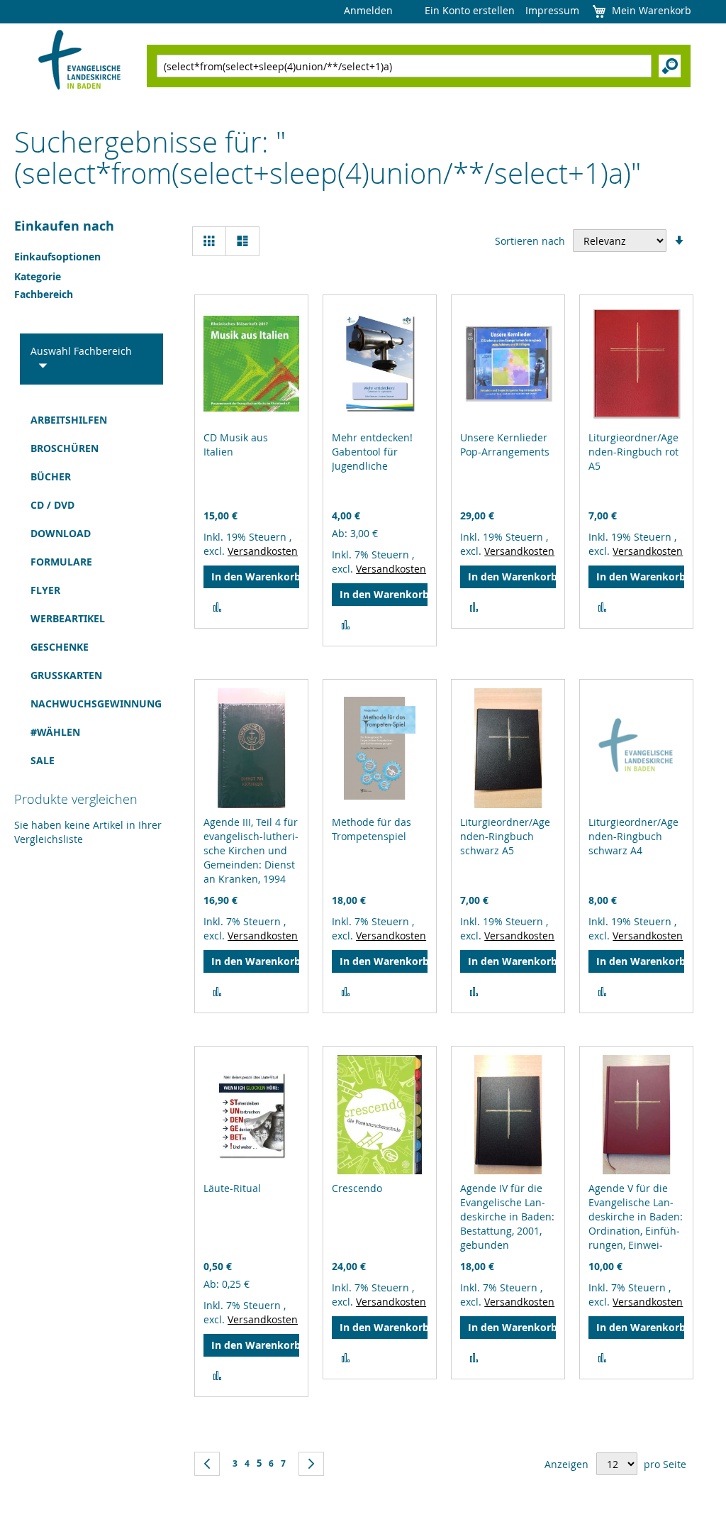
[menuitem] (87, 420)
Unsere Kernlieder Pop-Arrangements (504, 444)
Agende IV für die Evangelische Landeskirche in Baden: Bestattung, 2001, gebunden (507, 1216)
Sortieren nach (530, 241)
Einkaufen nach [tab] (64, 226)
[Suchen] (670, 66)
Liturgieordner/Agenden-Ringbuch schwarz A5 (505, 836)
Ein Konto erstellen (470, 10)
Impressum (552, 10)
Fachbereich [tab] (43, 294)
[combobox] (404, 66)
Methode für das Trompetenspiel (371, 829)
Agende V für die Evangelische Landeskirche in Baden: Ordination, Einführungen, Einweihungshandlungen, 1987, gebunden (635, 1230)
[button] (217, 607)
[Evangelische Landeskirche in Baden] (79, 61)
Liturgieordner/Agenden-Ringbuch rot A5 (633, 452)
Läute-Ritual (232, 1188)
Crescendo (357, 1188)
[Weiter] (311, 1464)
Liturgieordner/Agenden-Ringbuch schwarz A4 (633, 836)
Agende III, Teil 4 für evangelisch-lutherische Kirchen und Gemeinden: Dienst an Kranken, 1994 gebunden (250, 857)
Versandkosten (263, 551)
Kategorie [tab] (37, 276)
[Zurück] (207, 1464)
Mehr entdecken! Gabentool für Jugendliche (372, 452)
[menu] (87, 590)
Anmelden (368, 10)
